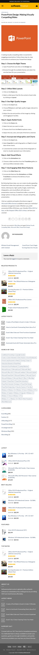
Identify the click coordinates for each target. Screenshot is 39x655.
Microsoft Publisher (20, 375)
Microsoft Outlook (31, 372)
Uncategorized (6, 427)
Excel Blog (4, 413)
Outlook (4, 381)
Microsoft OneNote (20, 372)
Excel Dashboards (31, 357)
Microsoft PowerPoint (7, 375)
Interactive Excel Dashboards (9, 366)
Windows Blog (5, 431)
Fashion (3, 417)
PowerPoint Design (25, 227)
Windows (4, 390)
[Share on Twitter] (19, 219)
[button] (2, 6)
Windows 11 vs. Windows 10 (9, 399)
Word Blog (4, 434)
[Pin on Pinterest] (26, 219)
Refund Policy (31, 650)
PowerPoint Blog (6, 424)
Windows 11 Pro (18, 396)
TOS (4, 650)
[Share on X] (16, 219)
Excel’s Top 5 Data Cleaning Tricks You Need (19, 338)
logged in (14, 259)
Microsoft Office (15, 227)
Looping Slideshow (23, 366)
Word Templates (27, 399)
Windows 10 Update (7, 393)
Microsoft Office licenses (9, 203)
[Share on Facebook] (12, 219)
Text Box (29, 387)
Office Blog (4, 12)
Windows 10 (11, 390)
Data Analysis (21, 357)
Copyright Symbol (20, 354)
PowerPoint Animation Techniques (11, 384)
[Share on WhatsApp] (9, 219)
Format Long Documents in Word (10, 360)
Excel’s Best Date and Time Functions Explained (21, 332)
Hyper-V (28, 360)
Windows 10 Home (21, 390)
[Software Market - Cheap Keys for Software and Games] (19, 5)
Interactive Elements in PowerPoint (11, 363)
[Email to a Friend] (22, 219)
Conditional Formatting (8, 354)
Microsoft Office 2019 (7, 372)
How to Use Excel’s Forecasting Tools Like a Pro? (21, 327)
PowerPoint (11, 381)
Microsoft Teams (31, 375)
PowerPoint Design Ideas (8, 387)
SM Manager (22, 22)
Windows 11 (30, 393)
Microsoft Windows (7, 378)
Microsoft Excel (16, 369)
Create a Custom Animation (9, 357)
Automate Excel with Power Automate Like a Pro (21, 343)
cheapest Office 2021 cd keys (18, 210)
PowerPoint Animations (21, 381)
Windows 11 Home (7, 396)
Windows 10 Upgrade (19, 393)
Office (24, 378)
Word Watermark (6, 401)
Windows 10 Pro (32, 390)
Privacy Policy (11, 650)
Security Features (21, 387)
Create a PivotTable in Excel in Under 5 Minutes (21, 322)
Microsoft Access (6, 369)
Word (20, 399)
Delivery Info (21, 650)
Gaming (23, 360)
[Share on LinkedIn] (29, 219)
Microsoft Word (18, 378)
